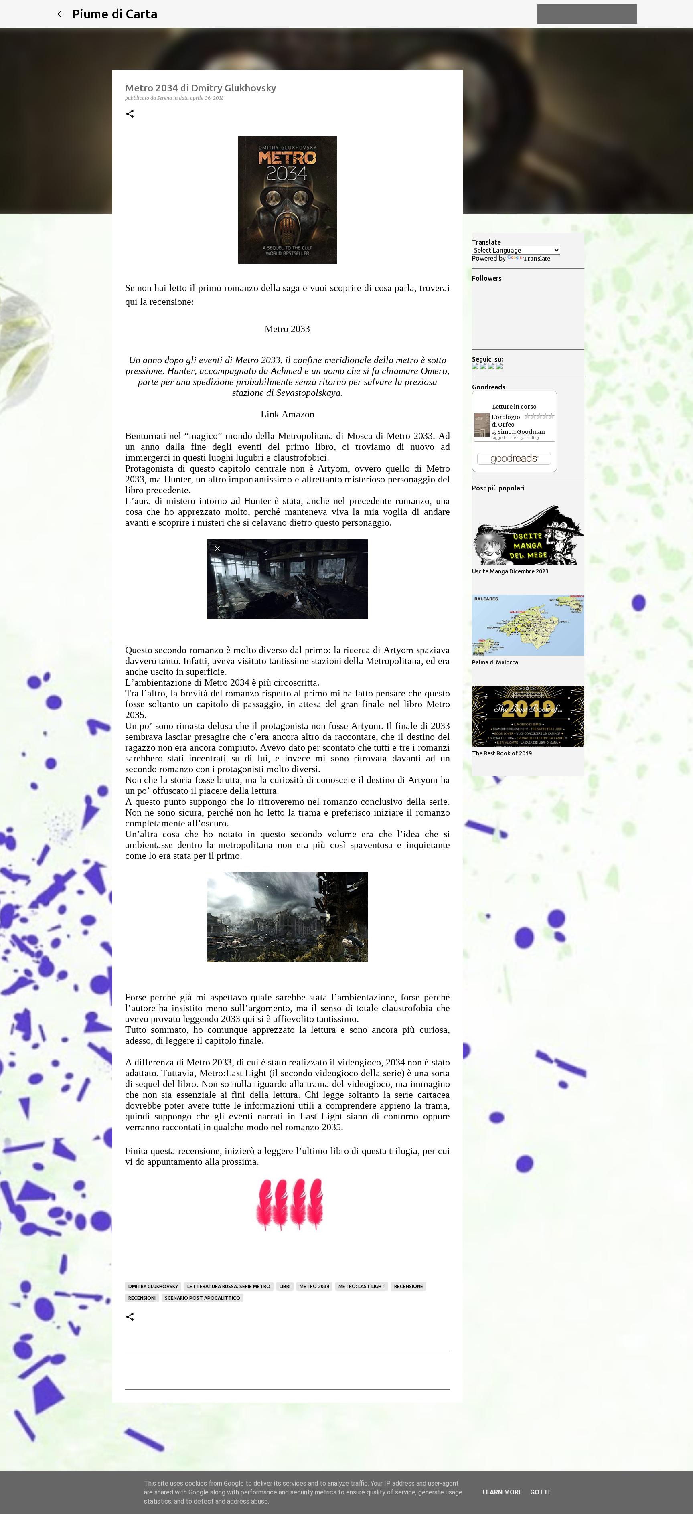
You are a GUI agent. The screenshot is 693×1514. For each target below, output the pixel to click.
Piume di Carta (115, 13)
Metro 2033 (287, 329)
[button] (130, 114)
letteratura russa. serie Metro (228, 1286)
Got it (540, 1492)
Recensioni (142, 1298)
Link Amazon (287, 414)
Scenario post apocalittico (202, 1298)
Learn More (502, 1492)
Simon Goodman (521, 431)
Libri (285, 1286)
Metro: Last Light (361, 1286)
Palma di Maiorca (495, 662)
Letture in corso (514, 406)
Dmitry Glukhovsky (153, 1286)
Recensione (408, 1286)
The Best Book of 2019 (502, 753)
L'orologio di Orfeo (506, 420)
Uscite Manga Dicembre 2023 (510, 571)
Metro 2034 (314, 1286)
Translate (536, 258)
